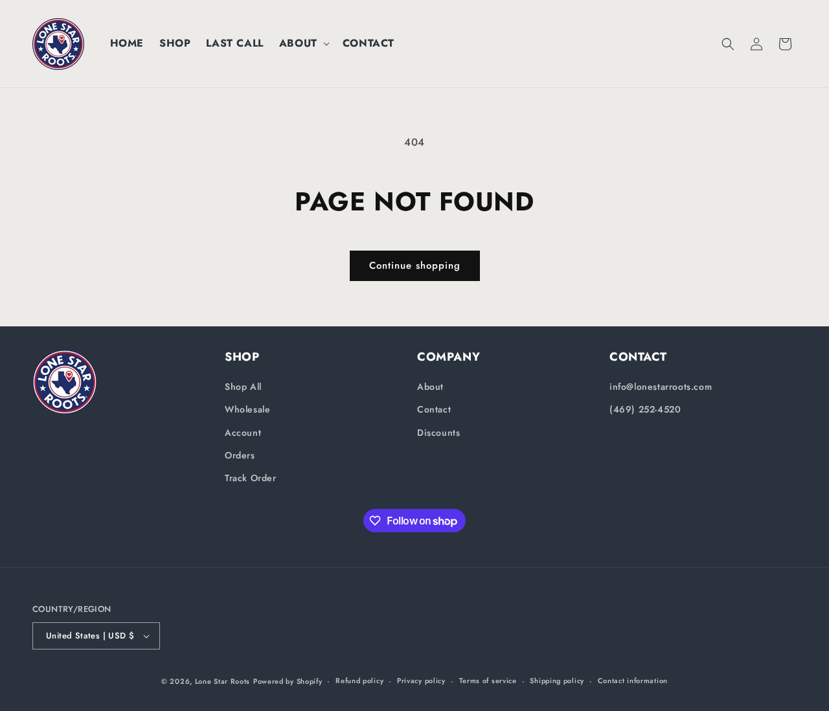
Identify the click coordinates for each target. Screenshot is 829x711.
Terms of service (488, 680)
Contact (434, 409)
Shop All (243, 386)
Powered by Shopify (288, 681)
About (430, 386)
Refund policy (359, 680)
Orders (240, 455)
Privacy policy (421, 680)
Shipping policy (557, 680)
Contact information (633, 680)
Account (243, 432)
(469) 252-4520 (645, 409)
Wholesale (247, 409)
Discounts (438, 432)
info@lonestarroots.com (660, 386)
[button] (303, 43)
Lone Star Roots (223, 681)
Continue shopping (414, 265)
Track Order (251, 477)
